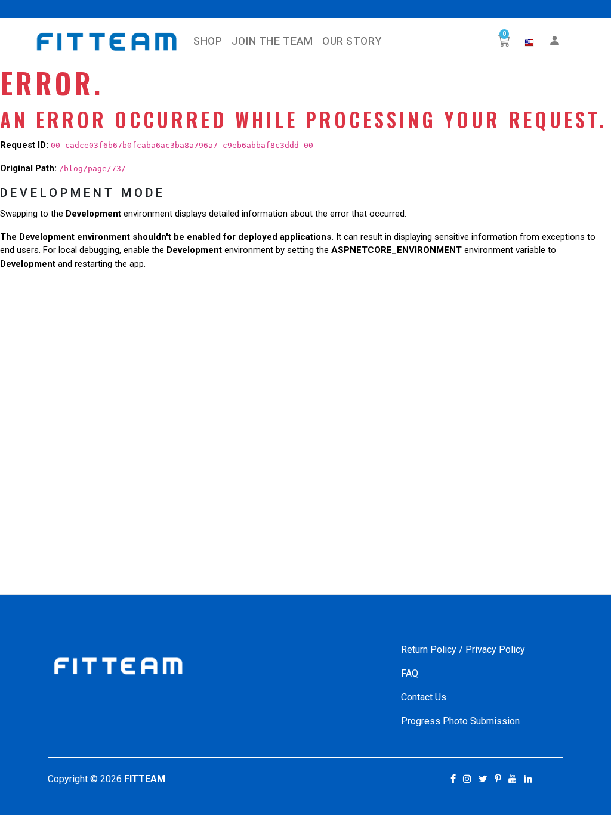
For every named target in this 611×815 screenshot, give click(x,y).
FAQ (409, 673)
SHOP (207, 41)
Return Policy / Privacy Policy (463, 649)
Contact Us (423, 697)
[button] (529, 43)
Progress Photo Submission (460, 721)
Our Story (351, 41)
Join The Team (272, 41)
